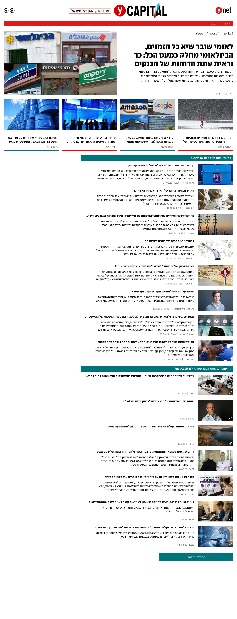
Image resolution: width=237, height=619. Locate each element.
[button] (31, 292)
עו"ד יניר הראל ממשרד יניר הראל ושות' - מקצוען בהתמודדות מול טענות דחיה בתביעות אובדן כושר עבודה (126, 376)
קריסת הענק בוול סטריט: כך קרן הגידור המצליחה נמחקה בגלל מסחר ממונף (146, 342)
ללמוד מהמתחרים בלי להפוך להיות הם (169, 241)
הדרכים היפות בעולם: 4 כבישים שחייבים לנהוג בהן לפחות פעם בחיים (150, 426)
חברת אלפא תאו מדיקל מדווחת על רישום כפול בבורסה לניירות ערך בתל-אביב (144, 527)
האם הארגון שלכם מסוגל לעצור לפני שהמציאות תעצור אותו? (154, 266)
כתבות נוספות (196, 557)
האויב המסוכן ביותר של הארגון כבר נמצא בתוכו (164, 190)
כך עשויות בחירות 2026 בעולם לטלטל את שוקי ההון (161, 165)
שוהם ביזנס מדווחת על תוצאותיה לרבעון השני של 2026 (158, 401)
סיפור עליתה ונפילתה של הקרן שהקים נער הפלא (162, 291)
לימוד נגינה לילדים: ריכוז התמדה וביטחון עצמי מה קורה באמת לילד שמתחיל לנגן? (141, 502)
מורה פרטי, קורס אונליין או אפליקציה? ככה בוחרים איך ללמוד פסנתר (149, 477)
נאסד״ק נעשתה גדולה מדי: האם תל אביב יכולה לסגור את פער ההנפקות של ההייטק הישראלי (135, 316)
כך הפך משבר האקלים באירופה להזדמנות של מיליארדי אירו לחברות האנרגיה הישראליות (137, 216)
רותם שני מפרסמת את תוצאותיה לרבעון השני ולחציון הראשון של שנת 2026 (145, 451)
